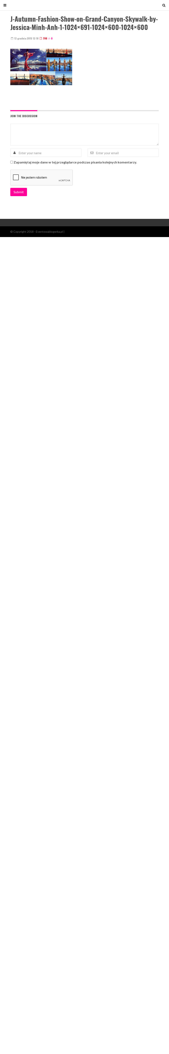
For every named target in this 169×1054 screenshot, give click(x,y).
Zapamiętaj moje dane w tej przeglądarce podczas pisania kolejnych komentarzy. (75, 162)
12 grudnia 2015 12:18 (26, 38)
